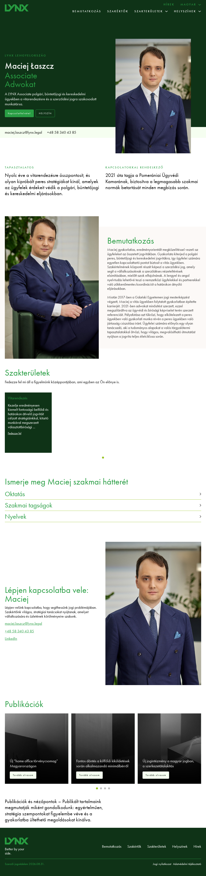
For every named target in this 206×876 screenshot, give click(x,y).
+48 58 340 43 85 (61, 132)
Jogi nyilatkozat (162, 864)
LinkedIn (11, 638)
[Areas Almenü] (166, 11)
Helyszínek (185, 11)
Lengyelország (30, 55)
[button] (103, 493)
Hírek (169, 4)
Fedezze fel (14, 433)
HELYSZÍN (45, 113)
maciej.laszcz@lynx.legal (23, 132)
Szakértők (117, 11)
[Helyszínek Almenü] (199, 11)
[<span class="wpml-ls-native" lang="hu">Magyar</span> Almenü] (199, 4)
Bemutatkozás (86, 11)
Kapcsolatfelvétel (19, 113)
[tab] (103, 458)
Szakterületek (148, 11)
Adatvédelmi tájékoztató (187, 864)
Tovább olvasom (23, 775)
